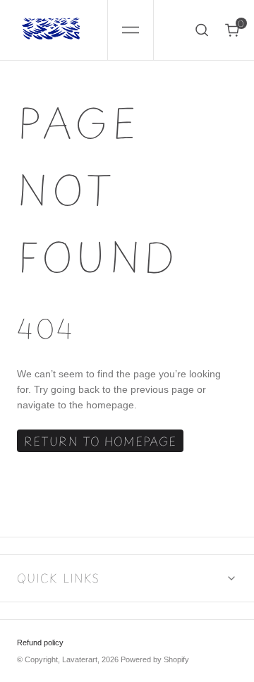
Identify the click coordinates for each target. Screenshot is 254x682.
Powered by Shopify (155, 659)
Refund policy (40, 642)
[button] (130, 30)
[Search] (201, 30)
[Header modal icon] (130, 30)
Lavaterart (79, 659)
